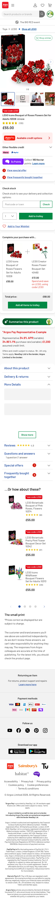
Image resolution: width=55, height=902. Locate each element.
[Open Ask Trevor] (50, 14)
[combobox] (20, 14)
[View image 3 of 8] (37, 99)
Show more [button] (27, 434)
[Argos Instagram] (45, 730)
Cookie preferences (37, 784)
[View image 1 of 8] (7, 99)
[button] (43, 38)
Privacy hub (27, 781)
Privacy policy (44, 781)
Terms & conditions (28, 788)
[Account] (35, 5)
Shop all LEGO (29, 29)
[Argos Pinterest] (36, 730)
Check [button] (46, 204)
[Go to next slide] (50, 62)
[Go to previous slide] (4, 62)
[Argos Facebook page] (18, 730)
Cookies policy (16, 784)
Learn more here (28, 684)
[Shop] (12, 5)
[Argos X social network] (27, 730)
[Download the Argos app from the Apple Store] (17, 753)
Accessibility (11, 781)
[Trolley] (49, 5)
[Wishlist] (42, 5)
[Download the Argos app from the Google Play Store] (38, 753)
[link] (27, 169)
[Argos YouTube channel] (9, 730)
